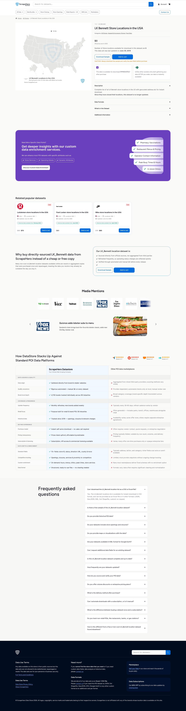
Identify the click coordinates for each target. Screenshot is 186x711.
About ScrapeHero (22, 687)
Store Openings (58, 12)
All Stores (26, 18)
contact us (79, 671)
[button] (30, 324)
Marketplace (94, 12)
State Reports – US (72, 12)
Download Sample (103, 57)
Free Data (129, 33)
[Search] (151, 4)
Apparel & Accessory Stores (116, 33)
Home (20, 18)
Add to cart (122, 57)
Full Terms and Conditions (24, 675)
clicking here (133, 688)
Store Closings (44, 12)
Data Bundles (31, 12)
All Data (19, 12)
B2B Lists (84, 12)
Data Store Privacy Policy (24, 684)
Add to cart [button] (46, 230)
